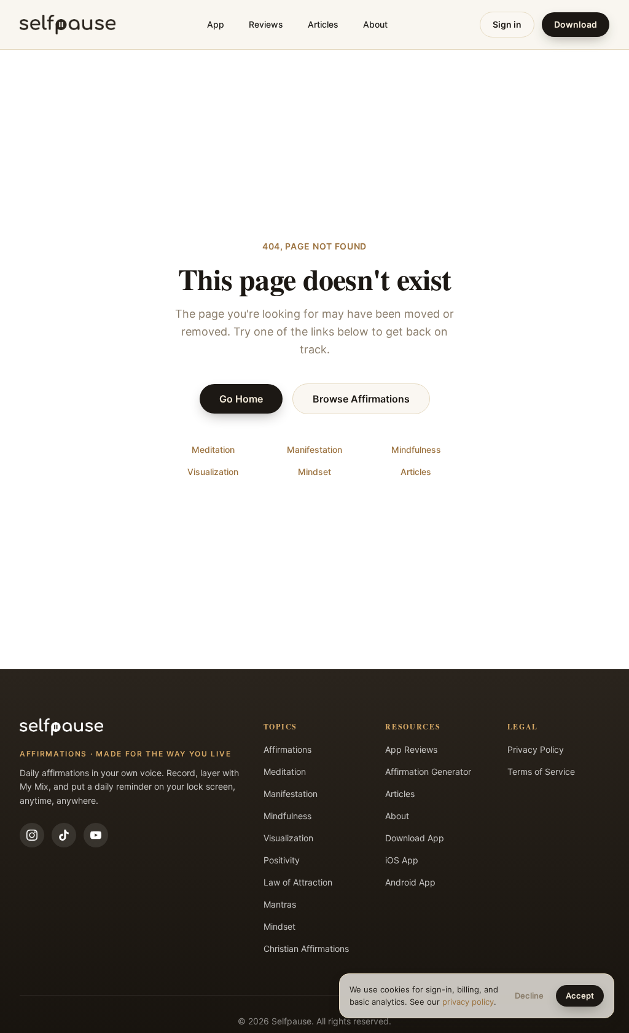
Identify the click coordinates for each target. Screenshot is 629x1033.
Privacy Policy (535, 749)
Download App (414, 838)
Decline (529, 995)
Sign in (507, 24)
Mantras (280, 904)
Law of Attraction (298, 882)
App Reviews (411, 749)
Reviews (266, 24)
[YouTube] (96, 835)
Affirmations (287, 749)
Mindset (314, 471)
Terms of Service (541, 771)
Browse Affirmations (361, 399)
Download (575, 24)
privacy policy (468, 1002)
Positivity (282, 860)
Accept (580, 995)
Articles (323, 24)
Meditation (213, 449)
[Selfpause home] (67, 24)
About (375, 24)
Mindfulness (416, 449)
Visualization (212, 471)
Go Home (241, 399)
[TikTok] (64, 835)
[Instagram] (32, 835)
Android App (410, 882)
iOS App (401, 860)
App (215, 24)
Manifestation (314, 449)
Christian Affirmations (306, 948)
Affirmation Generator (428, 771)
